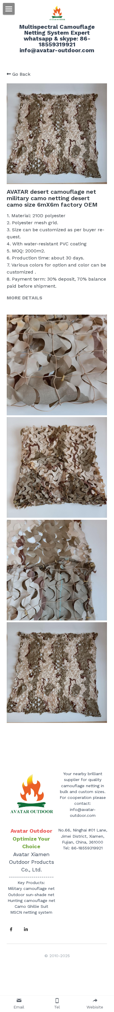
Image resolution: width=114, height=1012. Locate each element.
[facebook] (11, 929)
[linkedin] (25, 929)
